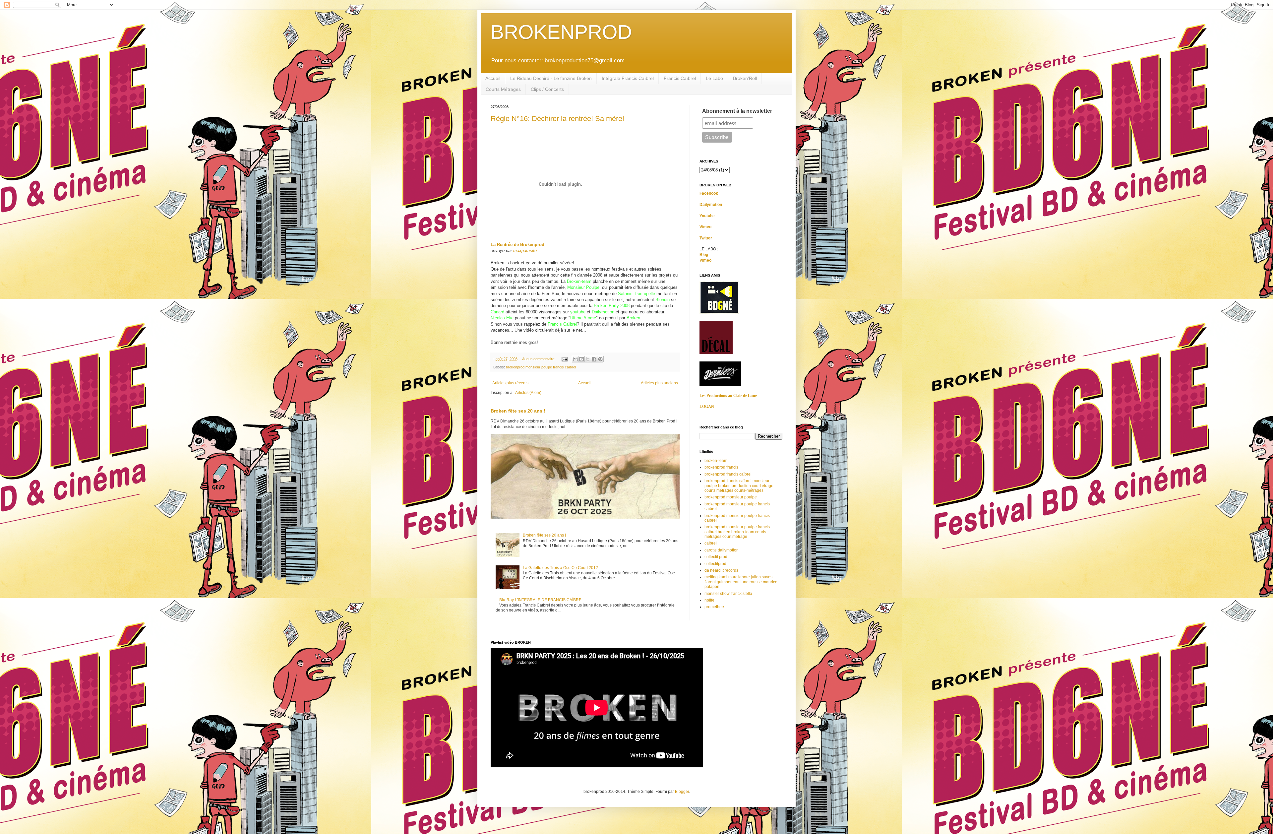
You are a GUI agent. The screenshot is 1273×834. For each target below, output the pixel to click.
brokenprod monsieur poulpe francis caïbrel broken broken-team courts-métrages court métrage (737, 532)
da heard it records (721, 570)
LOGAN (706, 406)
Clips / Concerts (547, 89)
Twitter (705, 238)
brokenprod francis (721, 467)
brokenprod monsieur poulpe (730, 497)
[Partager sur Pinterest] (600, 359)
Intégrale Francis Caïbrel (628, 78)
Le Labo (714, 78)
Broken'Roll (745, 78)
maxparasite (525, 250)
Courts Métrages (503, 89)
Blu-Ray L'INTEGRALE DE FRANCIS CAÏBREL (541, 600)
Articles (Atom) (528, 392)
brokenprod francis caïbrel (728, 474)
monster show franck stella (728, 593)
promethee (714, 607)
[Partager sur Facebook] (594, 359)
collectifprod (715, 563)
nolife (709, 600)
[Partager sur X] (587, 359)
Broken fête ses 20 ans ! (518, 411)
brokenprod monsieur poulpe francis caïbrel (541, 367)
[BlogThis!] (581, 359)
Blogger (682, 791)
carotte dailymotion (721, 550)
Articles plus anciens (659, 383)
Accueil (492, 78)
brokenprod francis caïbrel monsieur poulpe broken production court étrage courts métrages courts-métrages (738, 486)
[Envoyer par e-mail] (575, 359)
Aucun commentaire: (539, 359)
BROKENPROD (561, 32)
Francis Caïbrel (680, 78)
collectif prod (715, 556)
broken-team (715, 460)
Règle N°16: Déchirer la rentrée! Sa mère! (557, 118)
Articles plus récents (510, 383)
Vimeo (705, 227)
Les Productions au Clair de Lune (728, 395)
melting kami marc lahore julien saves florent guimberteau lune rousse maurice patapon (740, 582)
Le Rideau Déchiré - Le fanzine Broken (551, 78)
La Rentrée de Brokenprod (517, 244)
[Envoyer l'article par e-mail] (564, 359)
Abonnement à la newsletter (737, 111)
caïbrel (710, 543)
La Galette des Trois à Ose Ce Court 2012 (560, 567)
